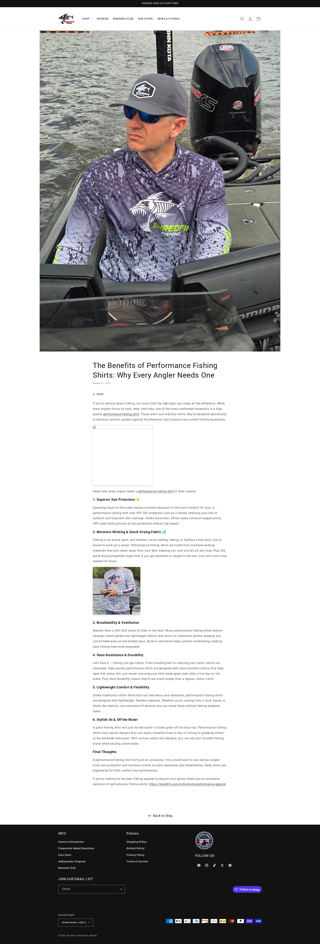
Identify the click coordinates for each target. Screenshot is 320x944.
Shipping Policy (136, 841)
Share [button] (100, 393)
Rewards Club (67, 867)
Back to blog (162, 816)
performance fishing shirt (121, 414)
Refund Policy (135, 848)
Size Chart (64, 854)
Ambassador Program (72, 861)
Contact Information (71, 841)
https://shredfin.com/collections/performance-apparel (187, 784)
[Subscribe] (120, 889)
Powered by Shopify (87, 935)
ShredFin (71, 935)
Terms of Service (137, 861)
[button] (87, 19)
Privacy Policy (135, 854)
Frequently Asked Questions (76, 848)
